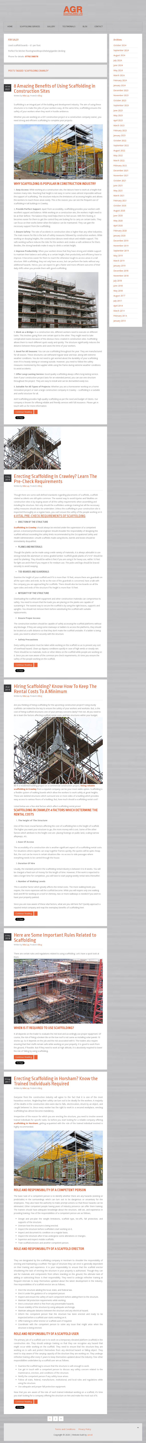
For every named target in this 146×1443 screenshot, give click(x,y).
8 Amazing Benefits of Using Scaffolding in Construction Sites (54, 88)
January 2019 (119, 265)
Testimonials (68, 26)
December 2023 (120, 90)
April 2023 (118, 120)
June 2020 (118, 215)
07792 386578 (31, 56)
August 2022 (119, 150)
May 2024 (118, 70)
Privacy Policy (84, 1429)
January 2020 (119, 235)
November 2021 (120, 175)
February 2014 (120, 315)
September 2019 (121, 250)
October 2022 (119, 140)
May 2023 (118, 115)
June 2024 (118, 65)
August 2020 (119, 210)
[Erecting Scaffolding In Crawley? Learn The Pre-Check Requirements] (32, 447)
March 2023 (118, 125)
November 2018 (120, 275)
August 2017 (119, 295)
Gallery (51, 26)
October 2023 (119, 100)
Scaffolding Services (30, 26)
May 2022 (118, 155)
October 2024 (119, 45)
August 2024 (119, 55)
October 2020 (119, 205)
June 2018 (118, 285)
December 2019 (120, 240)
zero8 (90, 1434)
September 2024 (121, 50)
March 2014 (118, 310)
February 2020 (120, 230)
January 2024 (119, 85)
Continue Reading (24, 412)
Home (10, 26)
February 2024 (120, 80)
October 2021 (119, 180)
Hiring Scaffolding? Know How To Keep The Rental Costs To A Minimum (55, 689)
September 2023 (121, 105)
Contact (99, 26)
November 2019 (120, 245)
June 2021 (118, 185)
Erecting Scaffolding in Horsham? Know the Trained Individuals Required (56, 1081)
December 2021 (120, 170)
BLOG (85, 26)
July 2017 (117, 300)
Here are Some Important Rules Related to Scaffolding (55, 937)
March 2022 (118, 160)
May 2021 (118, 190)
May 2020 (118, 220)
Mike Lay (26, 95)
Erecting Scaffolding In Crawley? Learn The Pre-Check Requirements (55, 479)
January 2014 (119, 320)
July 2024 (117, 60)
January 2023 (119, 135)
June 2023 (118, 110)
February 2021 (120, 200)
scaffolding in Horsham (26, 1123)
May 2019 (118, 255)
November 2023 (120, 95)
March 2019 (118, 260)
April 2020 (118, 225)
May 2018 (118, 290)
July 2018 (117, 280)
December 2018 (120, 270)
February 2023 (120, 130)
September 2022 (121, 145)
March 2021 (118, 195)
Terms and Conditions (65, 1429)
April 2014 (118, 305)
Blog (40, 95)
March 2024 (118, 75)
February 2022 (120, 165)
